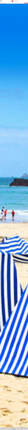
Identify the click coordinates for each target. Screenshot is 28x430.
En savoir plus (14, 429)
